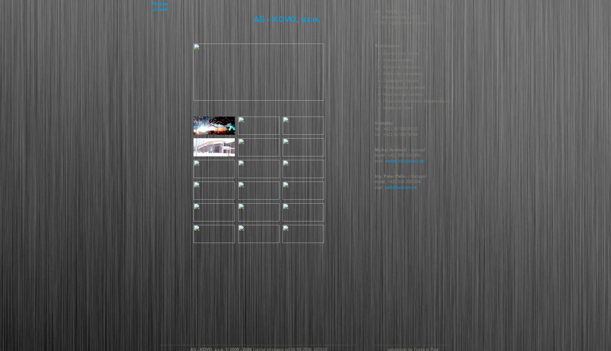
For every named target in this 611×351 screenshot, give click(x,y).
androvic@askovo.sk (404, 161)
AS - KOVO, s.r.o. (286, 19)
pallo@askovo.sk (401, 187)
